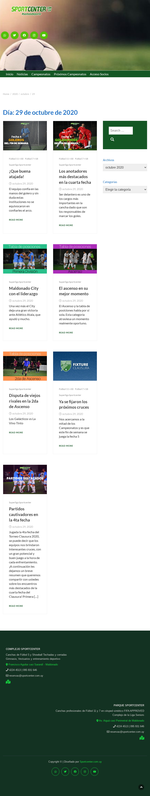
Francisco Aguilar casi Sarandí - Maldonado (33, 664)
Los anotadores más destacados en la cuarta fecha (75, 177)
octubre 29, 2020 (22, 183)
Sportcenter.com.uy (91, 761)
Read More (16, 219)
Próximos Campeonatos (70, 74)
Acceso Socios (99, 74)
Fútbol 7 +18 (31, 158)
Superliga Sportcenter (20, 164)
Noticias (22, 74)
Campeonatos (40, 74)
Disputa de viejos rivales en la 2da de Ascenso (24, 401)
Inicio (9, 74)
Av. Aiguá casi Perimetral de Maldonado (121, 720)
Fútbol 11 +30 (16, 158)
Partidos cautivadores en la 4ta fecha (23, 514)
